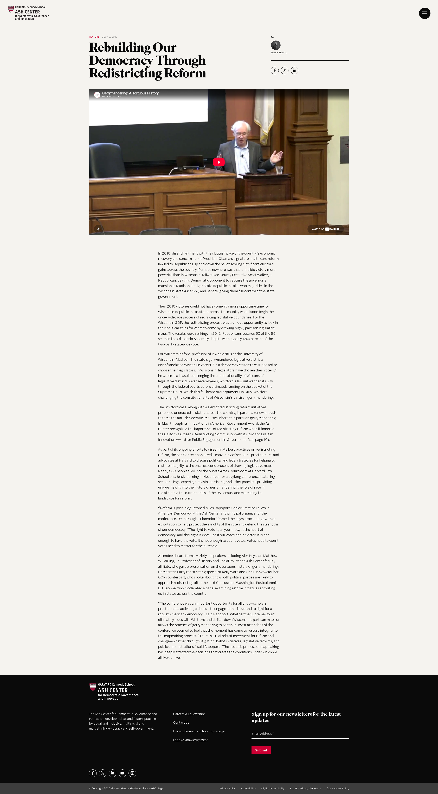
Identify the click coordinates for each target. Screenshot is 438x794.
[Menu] (425, 13)
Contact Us (181, 722)
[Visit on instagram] (132, 773)
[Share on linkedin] (295, 70)
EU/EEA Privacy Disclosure (305, 788)
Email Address (258, 729)
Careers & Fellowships (189, 713)
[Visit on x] (103, 773)
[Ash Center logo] (28, 13)
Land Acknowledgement (190, 739)
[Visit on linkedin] (113, 773)
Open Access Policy (338, 788)
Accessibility (248, 788)
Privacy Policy (227, 788)
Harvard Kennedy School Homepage (199, 731)
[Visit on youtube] (122, 773)
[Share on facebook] (275, 70)
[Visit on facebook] (93, 773)
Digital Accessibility (272, 788)
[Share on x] (285, 70)
